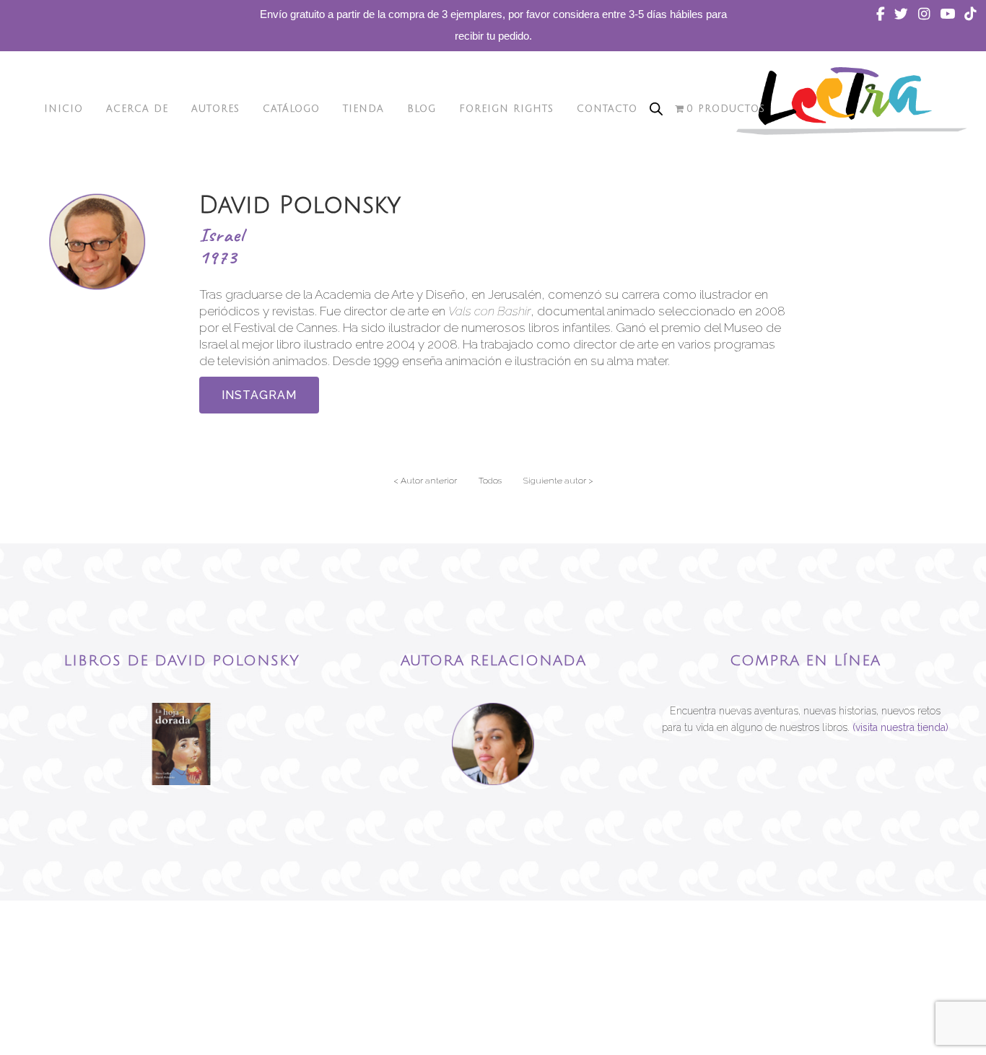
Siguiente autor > (558, 481)
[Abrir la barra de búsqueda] (656, 109)
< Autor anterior (425, 481)
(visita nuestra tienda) (900, 727)
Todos (490, 481)
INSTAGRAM (259, 395)
